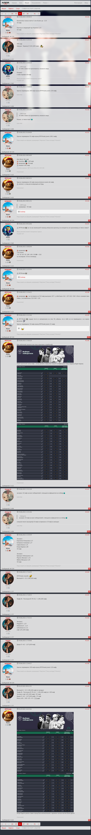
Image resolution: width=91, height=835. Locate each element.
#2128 (87, 63)
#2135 (87, 224)
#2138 (87, 292)
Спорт (18, 8)
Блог (20, 3)
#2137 (87, 269)
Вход (86, 3)
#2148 (87, 663)
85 (16, 14)
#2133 (87, 178)
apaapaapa (8, 17)
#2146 (87, 618)
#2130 (87, 110)
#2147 (87, 640)
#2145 (87, 595)
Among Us (8, 87)
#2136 (87, 246)
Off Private (8, 155)
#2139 (87, 315)
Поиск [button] (45, 3)
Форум (27, 3)
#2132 (87, 155)
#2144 (87, 572)
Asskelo (8, 40)
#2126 (87, 17)
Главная (14, 3)
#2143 (87, 535)
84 (12, 14)
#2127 (87, 40)
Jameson (8, 63)
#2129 (87, 87)
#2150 (87, 709)
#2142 (87, 512)
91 (35, 14)
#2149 (87, 686)
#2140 (87, 340)
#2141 (87, 489)
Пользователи (36, 3)
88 (27, 14)
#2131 (87, 132)
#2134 (87, 201)
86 (20, 14)
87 (24, 14)
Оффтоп (11, 8)
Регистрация (78, 3)
